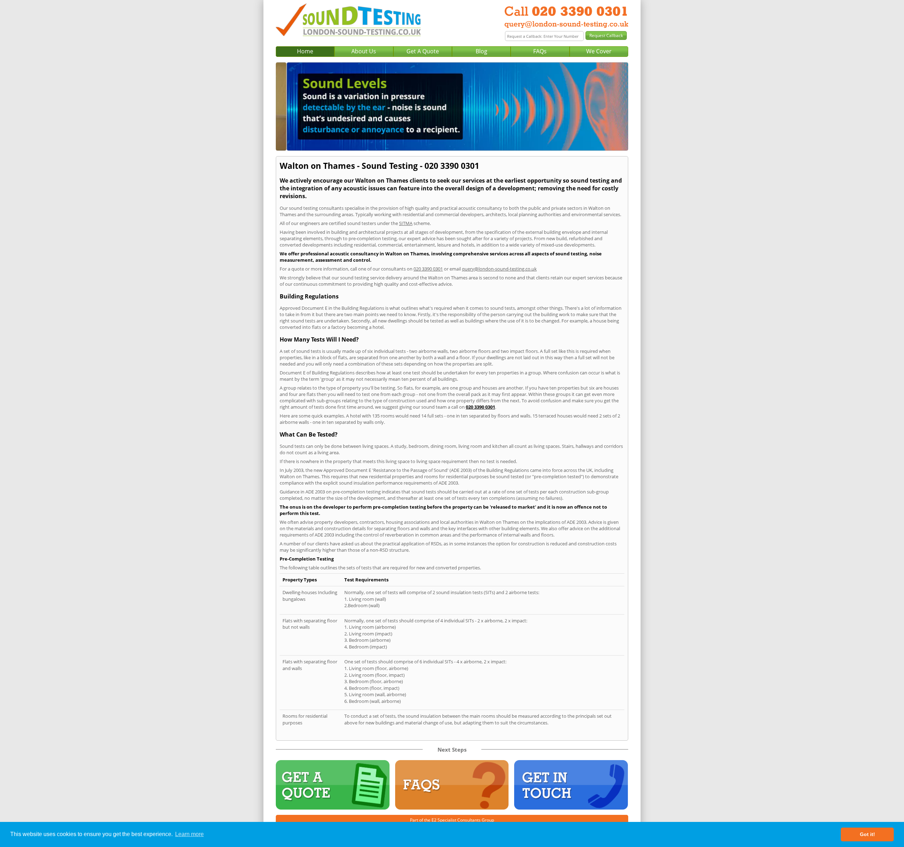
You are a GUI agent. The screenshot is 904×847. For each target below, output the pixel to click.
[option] (452, 106)
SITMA (405, 223)
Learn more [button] (189, 834)
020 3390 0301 (428, 269)
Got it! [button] (867, 834)
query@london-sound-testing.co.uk (499, 269)
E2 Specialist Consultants (456, 820)
